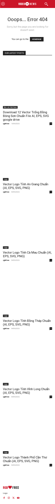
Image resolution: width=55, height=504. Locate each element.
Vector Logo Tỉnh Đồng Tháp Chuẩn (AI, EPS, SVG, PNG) (27, 322)
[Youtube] (18, 498)
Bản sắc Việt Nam (10, 107)
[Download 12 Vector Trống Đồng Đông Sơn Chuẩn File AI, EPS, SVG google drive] (27, 84)
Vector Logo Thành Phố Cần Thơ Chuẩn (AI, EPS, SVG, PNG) (25, 459)
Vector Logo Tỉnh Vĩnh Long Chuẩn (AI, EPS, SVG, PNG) (26, 391)
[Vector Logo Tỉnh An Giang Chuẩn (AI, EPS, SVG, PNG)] (27, 156)
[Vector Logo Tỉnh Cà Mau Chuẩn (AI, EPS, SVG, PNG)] (27, 224)
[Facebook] (4, 498)
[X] (13, 498)
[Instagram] (9, 498)
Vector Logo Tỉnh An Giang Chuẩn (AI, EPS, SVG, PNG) (25, 186)
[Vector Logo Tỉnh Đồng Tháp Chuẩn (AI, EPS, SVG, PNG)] (27, 292)
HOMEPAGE (36, 39)
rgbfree (6, 123)
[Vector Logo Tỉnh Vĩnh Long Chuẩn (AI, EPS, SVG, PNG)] (27, 360)
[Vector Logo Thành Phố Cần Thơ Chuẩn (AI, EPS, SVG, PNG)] (27, 429)
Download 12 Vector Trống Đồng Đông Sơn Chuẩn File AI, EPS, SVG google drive (26, 115)
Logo (6, 179)
